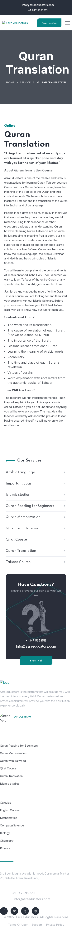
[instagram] (35, 911)
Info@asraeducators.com (36, 646)
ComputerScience (12, 825)
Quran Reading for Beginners (30, 506)
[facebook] (4, 911)
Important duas (18, 483)
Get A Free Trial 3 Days (32, 722)
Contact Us (49, 23)
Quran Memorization (23, 517)
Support (37, 924)
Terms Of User (18, 924)
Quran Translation (21, 551)
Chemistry (6, 840)
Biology (5, 833)
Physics (5, 848)
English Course (10, 810)
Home (10, 82)
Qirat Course (16, 539)
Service (25, 82)
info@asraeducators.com (37, 4)
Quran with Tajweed (23, 528)
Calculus (5, 802)
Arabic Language (20, 472)
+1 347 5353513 (37, 10)
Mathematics (8, 818)
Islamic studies (18, 494)
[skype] (25, 911)
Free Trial (36, 661)
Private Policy (55, 924)
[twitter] (14, 911)
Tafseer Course (18, 562)
